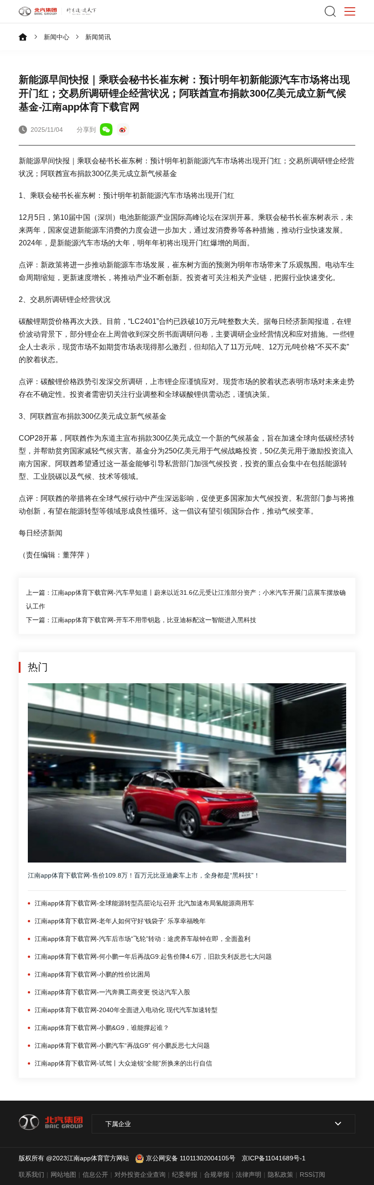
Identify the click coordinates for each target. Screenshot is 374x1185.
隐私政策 (280, 1174)
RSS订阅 (312, 1174)
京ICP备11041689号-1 (274, 1158)
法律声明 (248, 1174)
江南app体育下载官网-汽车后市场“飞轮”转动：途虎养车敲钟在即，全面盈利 (142, 938)
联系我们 (31, 1174)
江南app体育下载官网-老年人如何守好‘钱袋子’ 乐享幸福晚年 (120, 921)
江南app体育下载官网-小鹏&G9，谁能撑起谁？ (102, 1027)
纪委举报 (184, 1174)
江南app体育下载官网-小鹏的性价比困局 (92, 974)
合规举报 (216, 1174)
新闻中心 (56, 37)
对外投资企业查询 (140, 1174)
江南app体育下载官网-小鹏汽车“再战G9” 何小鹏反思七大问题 (122, 1045)
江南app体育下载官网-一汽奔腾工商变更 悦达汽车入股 (112, 992)
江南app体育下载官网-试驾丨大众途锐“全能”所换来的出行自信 (123, 1063)
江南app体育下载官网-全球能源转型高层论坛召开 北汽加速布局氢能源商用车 (144, 903)
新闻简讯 (98, 37)
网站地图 (63, 1174)
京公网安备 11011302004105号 (190, 1158)
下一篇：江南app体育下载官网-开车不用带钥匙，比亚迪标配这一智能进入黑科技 (141, 620)
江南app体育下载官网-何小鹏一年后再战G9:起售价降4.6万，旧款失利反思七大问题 (153, 956)
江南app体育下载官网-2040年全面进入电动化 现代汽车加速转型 (126, 1009)
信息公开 (95, 1174)
